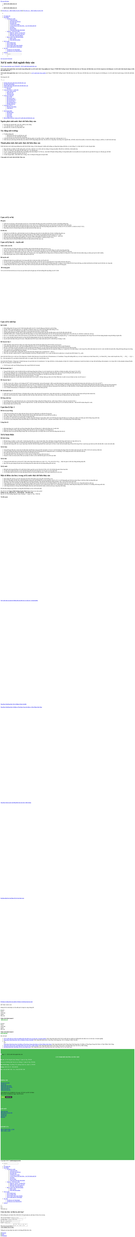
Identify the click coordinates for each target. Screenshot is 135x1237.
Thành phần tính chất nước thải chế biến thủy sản (16, 85)
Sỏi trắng (12, 27)
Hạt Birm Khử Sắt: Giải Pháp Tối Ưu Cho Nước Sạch (12, 898)
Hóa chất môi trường (15, 39)
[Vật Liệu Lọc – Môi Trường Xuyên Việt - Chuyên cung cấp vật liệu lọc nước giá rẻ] (22, 10)
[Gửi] (4, 1165)
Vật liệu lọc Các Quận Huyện (14, 51)
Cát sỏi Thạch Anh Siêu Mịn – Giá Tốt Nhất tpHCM (23, 25)
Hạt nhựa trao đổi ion (15, 21)
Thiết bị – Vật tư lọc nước (13, 31)
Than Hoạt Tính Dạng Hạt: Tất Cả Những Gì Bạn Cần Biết (13, 704)
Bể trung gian (10, 94)
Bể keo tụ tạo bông (12, 106)
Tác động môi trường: (9, 84)
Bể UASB (9, 97)
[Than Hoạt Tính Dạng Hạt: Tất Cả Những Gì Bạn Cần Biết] (12, 701)
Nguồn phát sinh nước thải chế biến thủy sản (15, 82)
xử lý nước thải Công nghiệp (39, 73)
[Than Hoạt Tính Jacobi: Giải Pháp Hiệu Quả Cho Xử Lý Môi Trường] (12, 799)
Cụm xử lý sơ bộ (8, 87)
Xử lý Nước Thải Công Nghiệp (14, 45)
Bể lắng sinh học (11, 104)
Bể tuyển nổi (10, 92)
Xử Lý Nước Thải (11, 44)
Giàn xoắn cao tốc (11, 91)
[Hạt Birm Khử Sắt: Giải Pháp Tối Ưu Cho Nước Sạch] (12, 895)
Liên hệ (6, 52)
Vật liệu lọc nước (11, 18)
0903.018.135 (4, 1019)
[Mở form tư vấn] (1, 1206)
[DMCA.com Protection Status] (6, 1097)
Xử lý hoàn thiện (8, 111)
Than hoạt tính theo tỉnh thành (17, 30)
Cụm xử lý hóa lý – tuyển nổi (11, 90)
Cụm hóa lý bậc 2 (8, 105)
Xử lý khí (9, 115)
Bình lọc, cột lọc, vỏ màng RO (17, 32)
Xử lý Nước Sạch (11, 42)
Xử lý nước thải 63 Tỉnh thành (14, 47)
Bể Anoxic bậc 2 (11, 101)
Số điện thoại (4, 1219)
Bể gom (9, 88)
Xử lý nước (6, 41)
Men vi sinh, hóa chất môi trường (15, 37)
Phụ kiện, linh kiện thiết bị (16, 35)
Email (2, 1222)
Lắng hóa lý (10, 108)
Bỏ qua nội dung (5, 1)
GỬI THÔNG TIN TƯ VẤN (7, 1227)
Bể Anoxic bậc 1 (11, 98)
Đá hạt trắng (13, 28)
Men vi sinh (13, 38)
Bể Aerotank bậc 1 (11, 99)
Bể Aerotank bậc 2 (11, 102)
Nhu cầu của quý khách (7, 1226)
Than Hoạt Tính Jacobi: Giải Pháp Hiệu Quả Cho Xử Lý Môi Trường (16, 802)
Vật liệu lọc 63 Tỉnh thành (13, 49)
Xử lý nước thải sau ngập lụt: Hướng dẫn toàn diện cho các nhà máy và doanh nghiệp (19, 600)
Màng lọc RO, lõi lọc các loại (17, 34)
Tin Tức (6, 48)
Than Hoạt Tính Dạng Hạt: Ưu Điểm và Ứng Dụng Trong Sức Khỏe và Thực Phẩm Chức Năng (21, 707)
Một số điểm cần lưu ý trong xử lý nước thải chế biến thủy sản (19, 118)
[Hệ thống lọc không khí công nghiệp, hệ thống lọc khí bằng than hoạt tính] (12, 998)
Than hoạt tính (13, 20)
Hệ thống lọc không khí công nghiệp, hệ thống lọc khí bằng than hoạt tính (16, 1001)
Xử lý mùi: (10, 116)
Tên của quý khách (6, 1217)
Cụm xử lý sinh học (9, 95)
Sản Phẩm (6, 17)
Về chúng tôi (7, 16)
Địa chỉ (3, 1221)
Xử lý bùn (9, 113)
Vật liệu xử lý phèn (15, 24)
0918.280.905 (4, 1033)
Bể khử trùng (10, 112)
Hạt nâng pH (13, 23)
